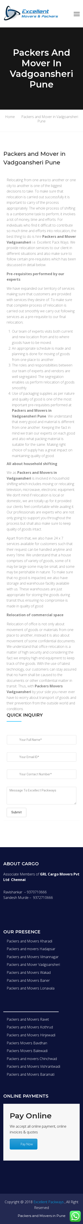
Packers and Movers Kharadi (29, 941)
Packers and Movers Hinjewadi (31, 1035)
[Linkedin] (32, 911)
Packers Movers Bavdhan (27, 1043)
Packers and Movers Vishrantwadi (33, 1066)
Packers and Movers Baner (28, 980)
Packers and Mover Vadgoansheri (33, 964)
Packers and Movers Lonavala (30, 988)
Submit (16, 812)
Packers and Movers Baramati (30, 1074)
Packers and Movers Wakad (29, 972)
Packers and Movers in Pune (42, 1216)
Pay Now (27, 1144)
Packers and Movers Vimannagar (33, 956)
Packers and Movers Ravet (28, 1019)
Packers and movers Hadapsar (31, 948)
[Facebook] (4, 911)
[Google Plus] (23, 911)
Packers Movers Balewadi (27, 1050)
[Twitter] (14, 911)
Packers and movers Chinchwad (32, 1058)
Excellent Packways (48, 1201)
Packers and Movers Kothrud (30, 1027)
